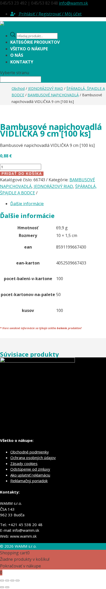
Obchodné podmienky (29, 451)
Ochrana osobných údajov (33, 457)
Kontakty (21, 62)
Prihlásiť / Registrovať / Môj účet (50, 14)
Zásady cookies (24, 463)
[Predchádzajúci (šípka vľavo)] (2, 587)
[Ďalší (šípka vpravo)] (7, 587)
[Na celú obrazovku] (7, 580)
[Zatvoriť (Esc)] (17, 580)
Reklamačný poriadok (29, 480)
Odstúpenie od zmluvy (30, 469)
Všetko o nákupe (29, 49)
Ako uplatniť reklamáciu (30, 475)
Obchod (18, 88)
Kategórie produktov (35, 42)
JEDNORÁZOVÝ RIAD (45, 88)
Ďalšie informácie (27, 203)
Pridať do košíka (22, 174)
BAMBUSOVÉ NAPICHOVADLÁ (53, 94)
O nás (16, 55)
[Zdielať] (12, 580)
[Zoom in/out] (2, 580)
